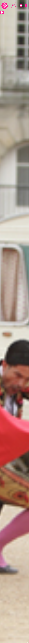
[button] (2, 12)
